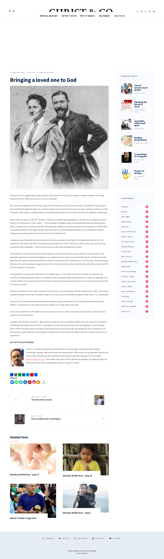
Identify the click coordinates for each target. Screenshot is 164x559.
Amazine (124, 207)
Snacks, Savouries (128, 281)
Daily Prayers (126, 222)
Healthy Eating (127, 246)
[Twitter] (28, 375)
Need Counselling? (128, 271)
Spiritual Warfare (48, 16)
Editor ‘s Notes (69, 16)
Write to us (125, 311)
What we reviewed (128, 306)
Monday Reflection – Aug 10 (77, 475)
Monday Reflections (129, 261)
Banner (124, 212)
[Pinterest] (32, 375)
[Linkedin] (25, 382)
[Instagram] (34, 382)
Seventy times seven (41, 398)
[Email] (16, 375)
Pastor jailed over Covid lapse (46, 417)
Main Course (126, 256)
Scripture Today (127, 276)
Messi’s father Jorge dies (23, 518)
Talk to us (119, 16)
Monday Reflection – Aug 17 (24, 474)
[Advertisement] (82, 48)
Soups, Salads (126, 286)
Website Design (73, 551)
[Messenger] (24, 375)
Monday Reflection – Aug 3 (77, 512)
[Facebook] (12, 375)
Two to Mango (87, 16)
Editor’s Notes (127, 236)
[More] (38, 382)
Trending (125, 296)
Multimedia (104, 16)
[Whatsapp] (17, 382)
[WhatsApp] (20, 375)
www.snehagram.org (35, 359)
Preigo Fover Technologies (88, 551)
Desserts (125, 227)
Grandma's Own (127, 241)
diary (96, 294)
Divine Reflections (45, 72)
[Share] (36, 375)
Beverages (125, 216)
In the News (126, 251)
